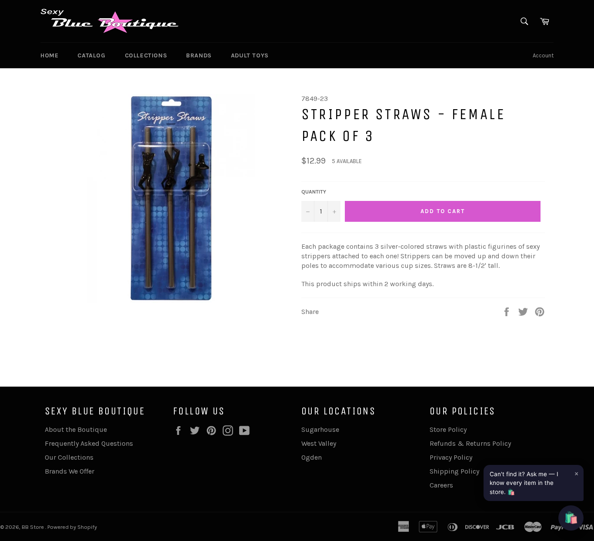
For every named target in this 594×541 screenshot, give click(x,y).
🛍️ (571, 517)
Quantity (313, 192)
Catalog (91, 55)
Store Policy (448, 429)
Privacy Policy (451, 457)
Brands (199, 55)
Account (543, 55)
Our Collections (69, 457)
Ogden (311, 457)
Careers (441, 485)
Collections (146, 55)
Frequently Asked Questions (89, 443)
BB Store (33, 527)
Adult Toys (250, 55)
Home (49, 55)
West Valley (318, 443)
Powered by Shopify (72, 527)
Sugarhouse (320, 429)
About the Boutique (76, 429)
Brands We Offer (69, 471)
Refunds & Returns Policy (470, 443)
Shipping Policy (454, 471)
